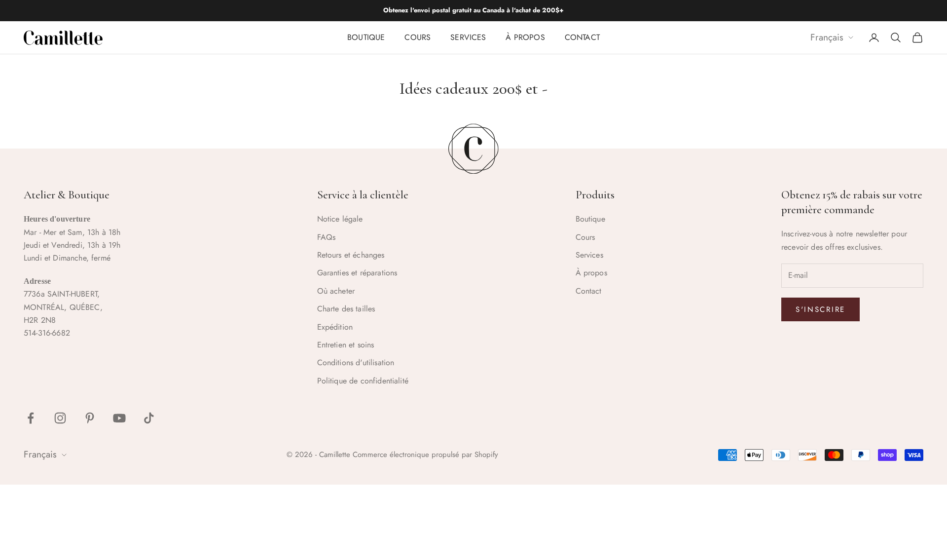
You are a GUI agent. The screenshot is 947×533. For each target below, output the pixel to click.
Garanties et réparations (357, 272)
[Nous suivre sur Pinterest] (90, 418)
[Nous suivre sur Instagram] (60, 418)
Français (826, 38)
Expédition (335, 327)
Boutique (366, 37)
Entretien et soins (345, 344)
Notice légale (340, 219)
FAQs (326, 237)
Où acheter (336, 291)
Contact (582, 37)
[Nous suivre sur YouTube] (119, 418)
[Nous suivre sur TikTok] (149, 418)
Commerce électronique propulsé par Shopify (425, 454)
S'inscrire (820, 309)
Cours (417, 37)
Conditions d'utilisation (356, 362)
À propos (525, 37)
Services (468, 37)
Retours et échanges (351, 255)
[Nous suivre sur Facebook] (30, 418)
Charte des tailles (346, 308)
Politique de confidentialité (362, 380)
